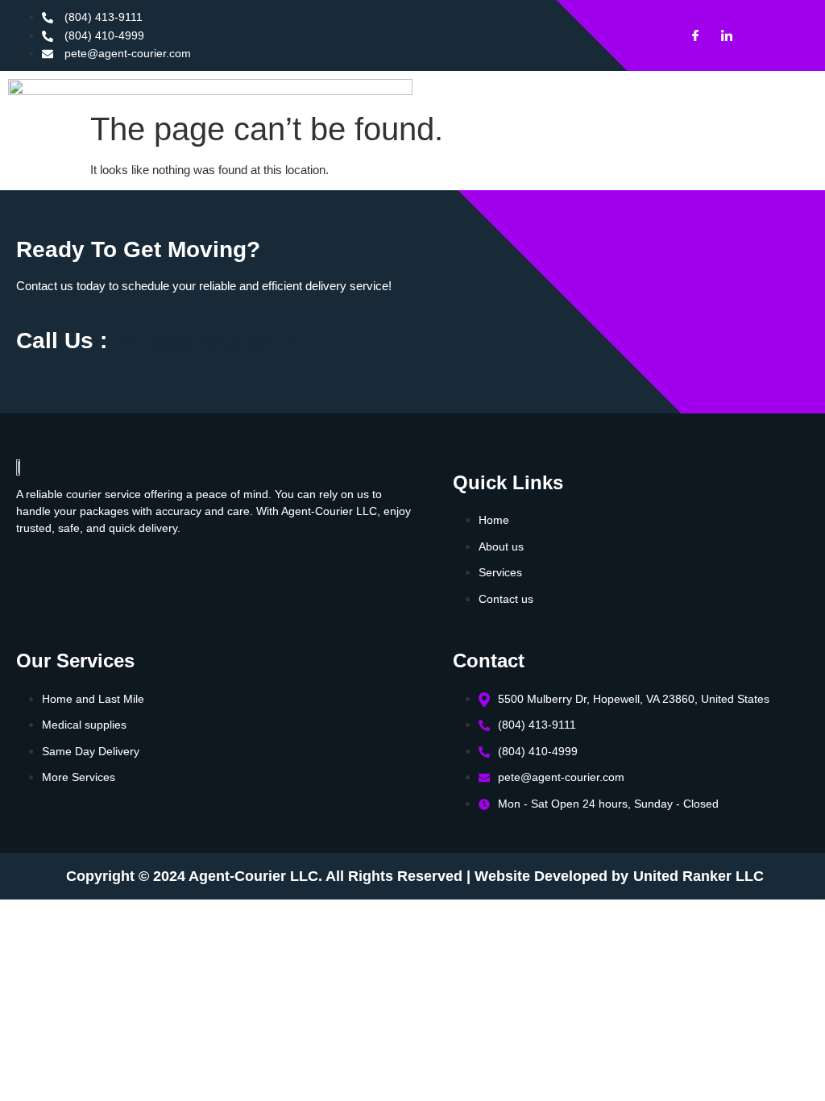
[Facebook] (689, 35)
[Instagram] (752, 35)
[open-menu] (671, 127)
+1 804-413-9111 (208, 342)
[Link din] (720, 35)
